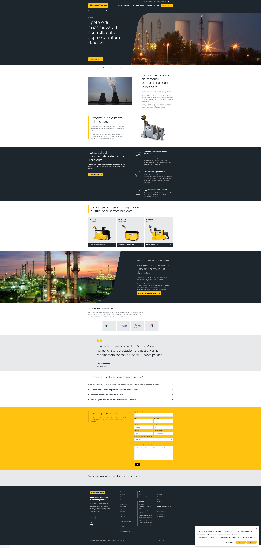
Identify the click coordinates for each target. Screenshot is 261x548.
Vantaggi (102, 67)
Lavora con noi (160, 497)
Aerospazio (141, 504)
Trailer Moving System (125, 521)
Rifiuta (251, 542)
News (158, 499)
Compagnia (149, 5)
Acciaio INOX (123, 524)
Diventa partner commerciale (160, 1)
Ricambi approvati (161, 514)
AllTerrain (122, 516)
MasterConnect (161, 516)
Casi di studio (118, 67)
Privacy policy (168, 540)
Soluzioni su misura (125, 531)
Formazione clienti (161, 511)
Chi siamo (159, 494)
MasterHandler (123, 514)
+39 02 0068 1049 (149, 1)
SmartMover (123, 506)
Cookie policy (162, 540)
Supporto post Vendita (137, 5)
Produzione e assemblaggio (145, 525)
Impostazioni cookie (229, 542)
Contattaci (159, 501)
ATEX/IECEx (123, 526)
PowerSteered (123, 519)
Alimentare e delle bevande (145, 522)
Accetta (241, 542)
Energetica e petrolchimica (145, 515)
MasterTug (123, 509)
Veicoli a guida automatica (126, 529)
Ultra (121, 499)
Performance (123, 497)
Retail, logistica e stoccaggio (146, 517)
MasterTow (123, 511)
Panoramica (93, 67)
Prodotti (120, 5)
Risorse (156, 5)
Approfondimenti (143, 497)
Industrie (126, 5)
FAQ (110, 67)
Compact (122, 494)
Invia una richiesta (166, 5)
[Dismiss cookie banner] (256, 529)
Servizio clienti (160, 509)
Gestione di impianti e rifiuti (145, 520)
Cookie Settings (5, 546)
